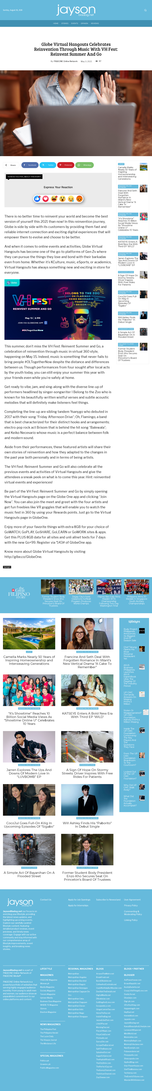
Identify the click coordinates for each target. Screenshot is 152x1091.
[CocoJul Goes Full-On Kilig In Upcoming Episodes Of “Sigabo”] (143, 294)
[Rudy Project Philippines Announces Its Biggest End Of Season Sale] (142, 631)
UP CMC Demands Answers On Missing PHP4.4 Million (130, 698)
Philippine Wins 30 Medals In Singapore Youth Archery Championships (136, 600)
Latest (121, 164)
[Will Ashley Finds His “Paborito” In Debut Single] (143, 315)
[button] (145, 10)
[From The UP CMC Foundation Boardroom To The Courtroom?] (142, 755)
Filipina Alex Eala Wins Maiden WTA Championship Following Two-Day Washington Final (109, 601)
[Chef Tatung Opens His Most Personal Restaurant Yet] (142, 649)
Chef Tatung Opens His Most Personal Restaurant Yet (130, 653)
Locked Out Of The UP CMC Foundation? (130, 775)
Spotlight (7, 567)
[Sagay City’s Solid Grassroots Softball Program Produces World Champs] (81, 586)
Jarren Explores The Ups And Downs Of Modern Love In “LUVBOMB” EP (128, 262)
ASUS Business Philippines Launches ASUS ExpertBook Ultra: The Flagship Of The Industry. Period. (130, 675)
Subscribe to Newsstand (108, 899)
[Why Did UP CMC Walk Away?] (142, 787)
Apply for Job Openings (79, 899)
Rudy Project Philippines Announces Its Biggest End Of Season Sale (130, 635)
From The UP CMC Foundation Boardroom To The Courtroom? (131, 759)
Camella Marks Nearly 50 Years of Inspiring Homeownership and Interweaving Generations (127, 173)
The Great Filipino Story (126, 344)
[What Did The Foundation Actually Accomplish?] (142, 798)
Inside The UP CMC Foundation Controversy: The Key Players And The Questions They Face (130, 737)
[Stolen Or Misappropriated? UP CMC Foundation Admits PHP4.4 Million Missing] (146, 712)
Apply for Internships (78, 905)
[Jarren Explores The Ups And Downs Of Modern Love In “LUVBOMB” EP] (143, 256)
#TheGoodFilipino (126, 272)
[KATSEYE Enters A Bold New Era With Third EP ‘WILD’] (143, 239)
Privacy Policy (131, 905)
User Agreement (132, 899)
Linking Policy (130, 920)
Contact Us (45, 899)
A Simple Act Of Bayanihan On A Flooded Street (126, 334)
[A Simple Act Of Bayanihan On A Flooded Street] (143, 332)
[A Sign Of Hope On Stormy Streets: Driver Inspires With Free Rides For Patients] (143, 275)
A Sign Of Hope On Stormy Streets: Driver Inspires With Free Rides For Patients (128, 280)
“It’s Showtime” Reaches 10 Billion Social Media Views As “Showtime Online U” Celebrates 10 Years (128, 224)
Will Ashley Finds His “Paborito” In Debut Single (126, 319)
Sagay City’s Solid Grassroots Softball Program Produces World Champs (81, 600)
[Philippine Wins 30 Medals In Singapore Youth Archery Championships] (136, 586)
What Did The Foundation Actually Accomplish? (130, 801)
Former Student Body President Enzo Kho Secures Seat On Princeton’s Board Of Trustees (127, 354)
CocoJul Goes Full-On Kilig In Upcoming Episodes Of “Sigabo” (127, 301)
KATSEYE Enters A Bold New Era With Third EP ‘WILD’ (128, 244)
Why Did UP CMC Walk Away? (130, 787)
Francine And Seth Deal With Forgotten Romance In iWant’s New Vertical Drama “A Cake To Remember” (127, 198)
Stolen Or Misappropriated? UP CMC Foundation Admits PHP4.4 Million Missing (133, 716)
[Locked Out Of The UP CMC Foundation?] (142, 773)
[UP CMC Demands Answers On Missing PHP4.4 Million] (142, 694)
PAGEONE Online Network (65, 61)
